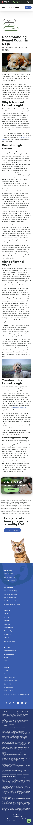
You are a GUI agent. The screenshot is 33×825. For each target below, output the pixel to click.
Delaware (26, 770)
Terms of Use (8, 634)
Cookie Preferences (9, 641)
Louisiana (9, 771)
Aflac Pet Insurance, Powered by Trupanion (16, 694)
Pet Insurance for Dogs (10, 591)
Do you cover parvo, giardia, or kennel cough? (16, 818)
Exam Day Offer (8, 574)
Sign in (29, 2)
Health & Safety (11, 29)
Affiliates (6, 661)
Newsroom (7, 624)
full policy (12, 724)
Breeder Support (9, 654)
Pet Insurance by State (10, 597)
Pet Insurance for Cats (10, 594)
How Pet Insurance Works (11, 601)
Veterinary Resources (10, 650)
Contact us (7, 621)
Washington (26, 774)
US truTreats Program (10, 691)
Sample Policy (8, 684)
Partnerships (7, 657)
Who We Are (8, 614)
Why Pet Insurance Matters (12, 604)
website (4, 752)
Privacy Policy (8, 631)
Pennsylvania (5, 774)
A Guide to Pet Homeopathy (16, 816)
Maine (14, 771)
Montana (4, 772)
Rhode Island (13, 774)
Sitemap (6, 638)
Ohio (23, 772)
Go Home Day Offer (9, 577)
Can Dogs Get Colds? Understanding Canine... (16, 820)
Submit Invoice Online (10, 677)
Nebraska (10, 772)
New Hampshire (17, 772)
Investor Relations (9, 627)
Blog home (10, 21)
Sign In (6, 670)
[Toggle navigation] (3, 7)
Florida (4, 771)
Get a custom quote (12, 530)
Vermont (19, 774)
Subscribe (11, 489)
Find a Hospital (8, 687)
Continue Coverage (9, 580)
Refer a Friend (8, 674)
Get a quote (28, 7)
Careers (6, 617)
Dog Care (9, 25)
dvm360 (4, 748)
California (20, 770)
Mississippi (24, 771)
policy (24, 793)
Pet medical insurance (18, 408)
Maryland (19, 771)
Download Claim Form (10, 680)
